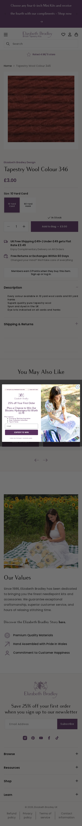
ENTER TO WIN (21, 432)
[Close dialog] (77, 386)
